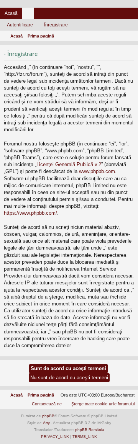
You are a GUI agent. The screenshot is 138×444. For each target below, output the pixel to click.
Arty (46, 423)
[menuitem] (99, 404)
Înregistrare (56, 25)
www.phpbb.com (97, 171)
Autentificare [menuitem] (122, 15)
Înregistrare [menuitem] (134, 15)
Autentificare (20, 25)
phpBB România (89, 430)
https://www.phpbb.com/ (30, 213)
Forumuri (29, 15)
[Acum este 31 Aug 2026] (130, 36)
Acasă (11, 13)
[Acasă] (69, 4)
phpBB (48, 416)
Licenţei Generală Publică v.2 (68, 164)
